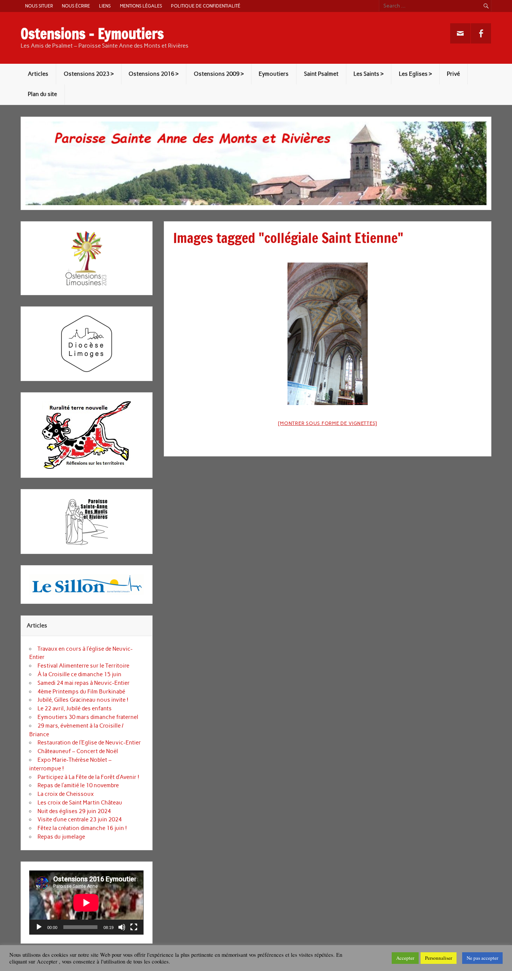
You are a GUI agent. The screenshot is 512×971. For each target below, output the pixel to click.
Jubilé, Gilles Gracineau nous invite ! (83, 699)
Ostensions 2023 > (89, 74)
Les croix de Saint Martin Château (79, 802)
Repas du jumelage (61, 836)
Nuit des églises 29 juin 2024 (74, 811)
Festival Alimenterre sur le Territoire (83, 665)
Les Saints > (368, 74)
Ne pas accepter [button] (482, 957)
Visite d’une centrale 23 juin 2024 (79, 819)
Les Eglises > (415, 74)
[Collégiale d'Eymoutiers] (327, 334)
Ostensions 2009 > (219, 74)
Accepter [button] (405, 957)
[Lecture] (39, 927)
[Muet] (122, 927)
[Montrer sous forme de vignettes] (327, 423)
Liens (105, 6)
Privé (453, 74)
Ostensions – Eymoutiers (92, 34)
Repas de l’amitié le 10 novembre (78, 785)
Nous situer (39, 6)
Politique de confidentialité (205, 6)
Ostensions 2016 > (153, 74)
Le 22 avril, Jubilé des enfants (74, 708)
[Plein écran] (134, 927)
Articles (38, 74)
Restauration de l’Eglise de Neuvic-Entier (89, 742)
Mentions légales (141, 6)
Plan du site (42, 94)
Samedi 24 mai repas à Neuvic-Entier (83, 683)
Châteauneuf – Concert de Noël (77, 751)
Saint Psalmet (321, 74)
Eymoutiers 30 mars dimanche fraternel (87, 717)
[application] (86, 902)
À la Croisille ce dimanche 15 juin (79, 674)
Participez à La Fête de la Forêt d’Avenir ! (88, 777)
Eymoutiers (274, 74)
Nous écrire (76, 6)
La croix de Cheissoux (65, 794)
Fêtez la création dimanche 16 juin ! (82, 828)
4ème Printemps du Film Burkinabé (81, 691)
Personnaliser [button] (438, 957)
